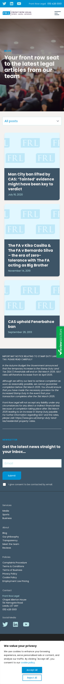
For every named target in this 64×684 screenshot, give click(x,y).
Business (7, 518)
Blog (4, 533)
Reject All (32, 677)
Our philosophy (10, 536)
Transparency (10, 540)
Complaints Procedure (14, 562)
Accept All (32, 670)
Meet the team (10, 544)
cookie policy (28, 662)
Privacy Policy (9, 573)
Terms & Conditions (13, 566)
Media (5, 510)
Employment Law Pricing (15, 581)
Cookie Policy (9, 577)
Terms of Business (12, 570)
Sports (5, 514)
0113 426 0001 (54, 3)
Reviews (6, 547)
